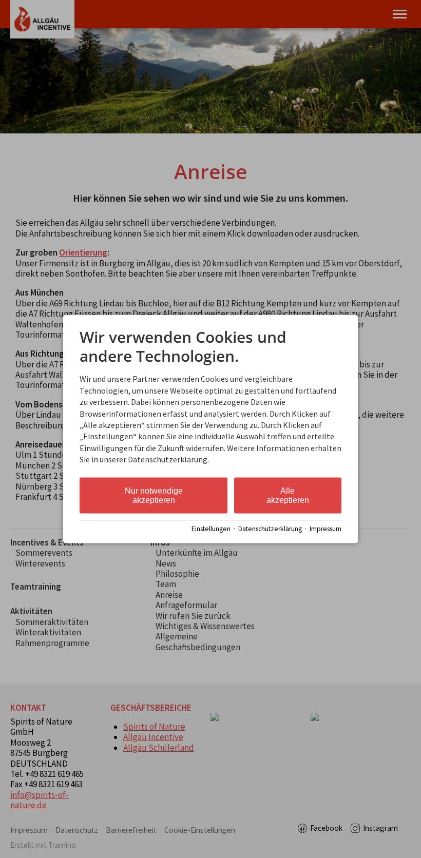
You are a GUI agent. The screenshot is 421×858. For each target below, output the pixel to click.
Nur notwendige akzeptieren (154, 495)
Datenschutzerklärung (270, 528)
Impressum (325, 528)
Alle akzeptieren (287, 495)
